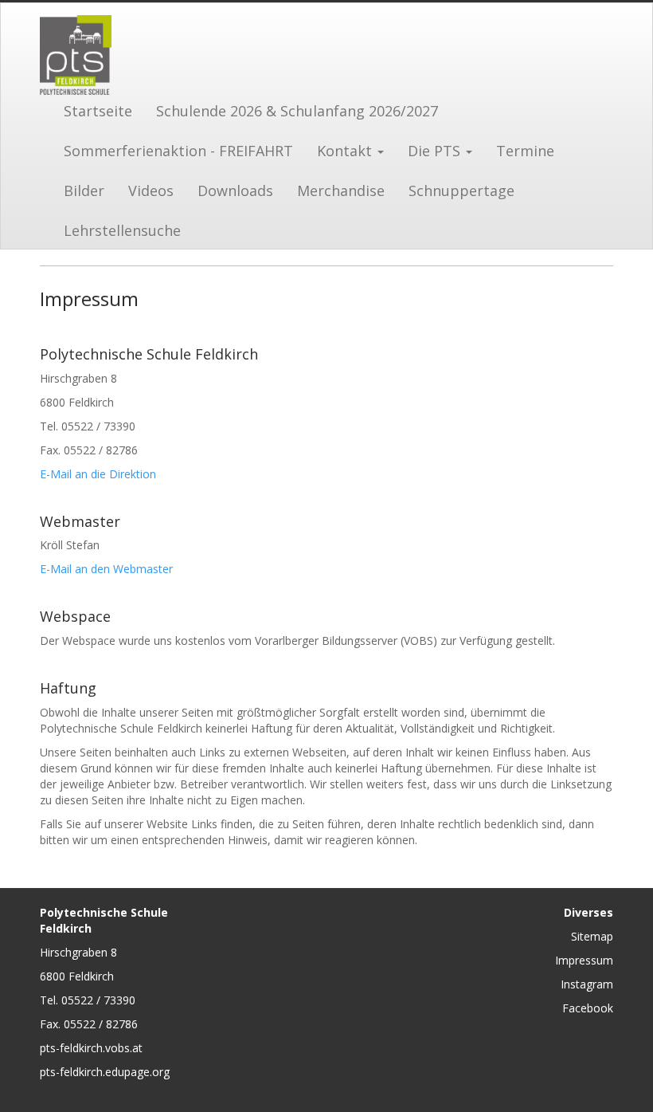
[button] (350, 149)
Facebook (587, 1008)
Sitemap (592, 936)
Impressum (584, 960)
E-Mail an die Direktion (98, 473)
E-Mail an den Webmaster (106, 568)
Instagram (587, 984)
